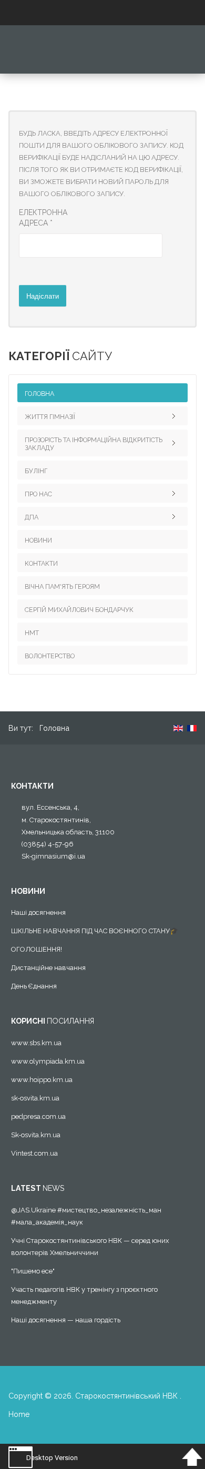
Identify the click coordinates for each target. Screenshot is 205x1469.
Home (19, 1414)
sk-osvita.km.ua (35, 1098)
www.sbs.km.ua (36, 1043)
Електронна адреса (43, 217)
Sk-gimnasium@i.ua (53, 856)
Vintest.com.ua (34, 1153)
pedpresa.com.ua (38, 1116)
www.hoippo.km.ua (42, 1080)
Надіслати (42, 296)
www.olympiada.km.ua (48, 1061)
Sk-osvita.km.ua (35, 1135)
